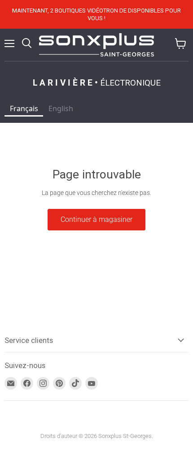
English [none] (60, 108)
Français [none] (24, 108)
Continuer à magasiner (96, 219)
